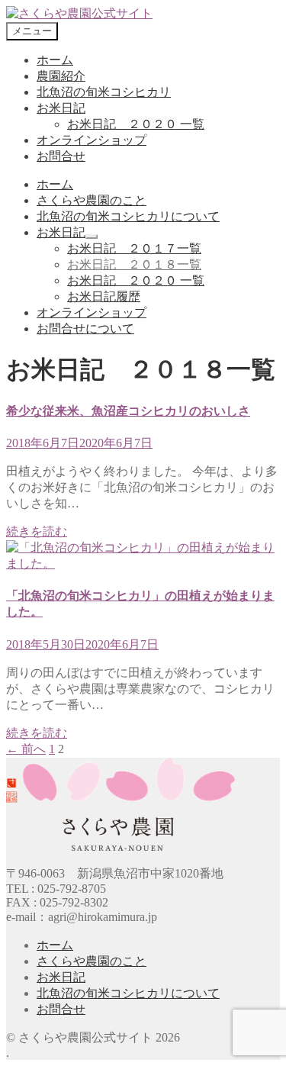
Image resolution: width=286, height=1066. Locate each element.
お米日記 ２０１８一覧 (134, 264)
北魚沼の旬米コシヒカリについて (128, 216)
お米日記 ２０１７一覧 (134, 248)
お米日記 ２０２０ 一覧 (135, 124)
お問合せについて (85, 328)
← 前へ (26, 748)
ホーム (55, 59)
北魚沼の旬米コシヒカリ (104, 91)
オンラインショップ (91, 140)
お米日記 (61, 107)
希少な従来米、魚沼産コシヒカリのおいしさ (128, 410)
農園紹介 (61, 75)
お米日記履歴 (103, 296)
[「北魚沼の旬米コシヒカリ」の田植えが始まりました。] (143, 563)
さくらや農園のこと (91, 200)
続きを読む (36, 531)
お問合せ (61, 156)
